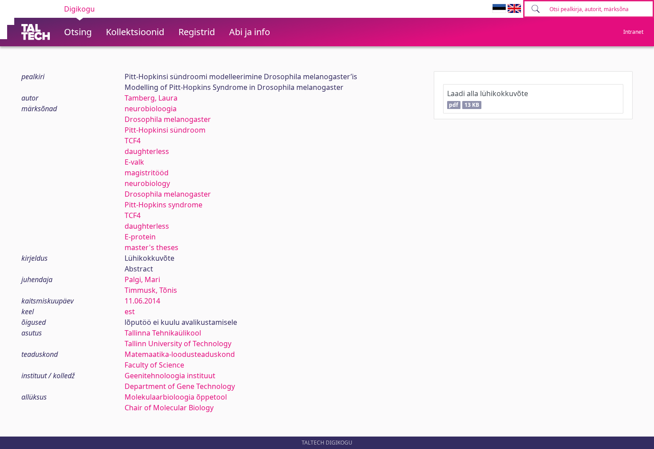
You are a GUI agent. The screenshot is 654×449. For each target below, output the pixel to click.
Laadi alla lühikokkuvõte (487, 99)
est (130, 311)
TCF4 (133, 141)
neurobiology (147, 183)
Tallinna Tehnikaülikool (163, 333)
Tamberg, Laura (151, 98)
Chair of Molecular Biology (169, 408)
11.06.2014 (142, 301)
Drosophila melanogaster (168, 119)
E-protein (140, 237)
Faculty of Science (154, 365)
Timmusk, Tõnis (151, 290)
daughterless (147, 151)
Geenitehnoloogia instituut (170, 375)
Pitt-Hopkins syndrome (163, 205)
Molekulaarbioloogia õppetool (176, 397)
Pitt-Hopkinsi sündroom (165, 130)
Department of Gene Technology (180, 386)
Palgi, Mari (142, 279)
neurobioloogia (151, 108)
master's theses (151, 247)
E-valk (134, 162)
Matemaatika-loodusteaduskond (180, 354)
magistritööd (147, 173)
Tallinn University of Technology (178, 343)
